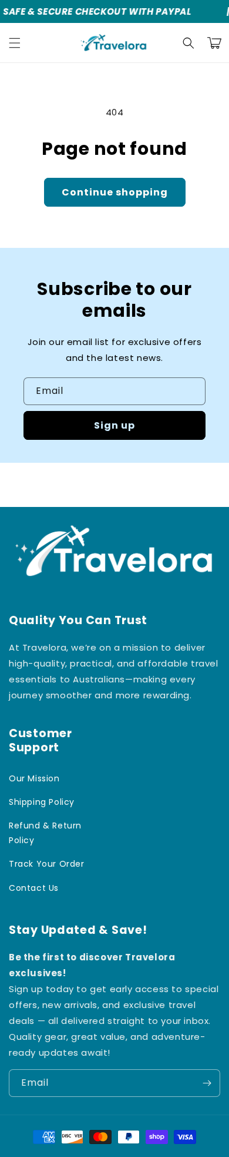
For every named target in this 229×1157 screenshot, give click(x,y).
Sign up (114, 425)
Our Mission (34, 778)
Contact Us (34, 888)
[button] (15, 43)
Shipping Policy (42, 802)
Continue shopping (115, 192)
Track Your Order (47, 864)
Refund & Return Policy (45, 833)
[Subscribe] (207, 1083)
